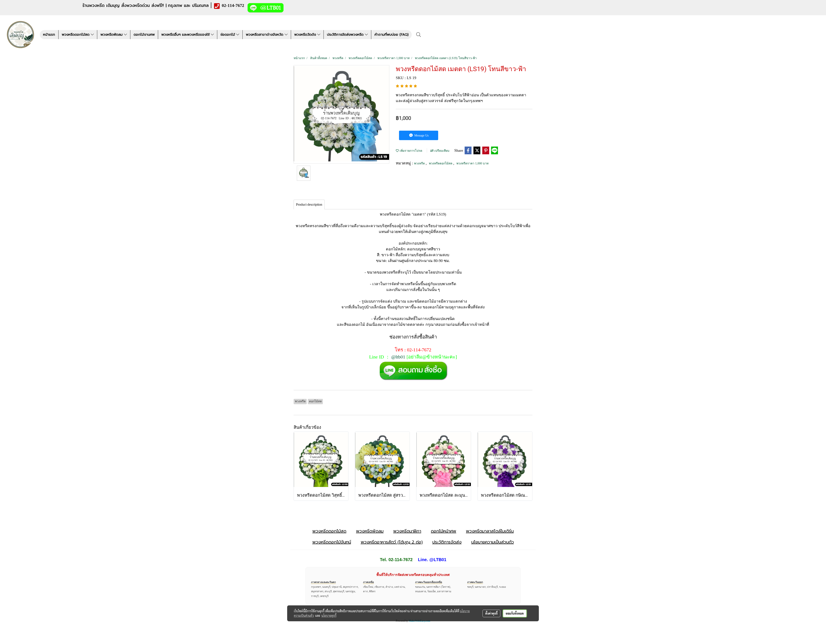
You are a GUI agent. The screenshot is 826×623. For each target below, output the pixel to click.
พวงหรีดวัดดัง (305, 34)
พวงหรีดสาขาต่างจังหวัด (265, 34)
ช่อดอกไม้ (228, 34)
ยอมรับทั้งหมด (515, 613)
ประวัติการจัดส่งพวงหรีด (346, 34)
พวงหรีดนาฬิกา (407, 531)
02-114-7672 (233, 5)
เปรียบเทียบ (441, 150)
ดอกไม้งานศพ (144, 34)
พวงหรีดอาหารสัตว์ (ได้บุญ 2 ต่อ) (392, 542)
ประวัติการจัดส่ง (447, 542)
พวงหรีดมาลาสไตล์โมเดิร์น (490, 531)
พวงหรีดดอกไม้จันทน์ (331, 542)
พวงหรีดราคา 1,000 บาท (472, 163)
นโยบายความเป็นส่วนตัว (492, 542)
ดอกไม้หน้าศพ (443, 531)
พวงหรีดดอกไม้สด (76, 34)
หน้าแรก (49, 34)
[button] (418, 35)
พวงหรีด (420, 163)
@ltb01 (398, 357)
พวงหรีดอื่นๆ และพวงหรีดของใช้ (186, 34)
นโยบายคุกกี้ (328, 615)
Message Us (420, 135)
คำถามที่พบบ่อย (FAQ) (391, 34)
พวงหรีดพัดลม (112, 34)
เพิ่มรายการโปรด (410, 150)
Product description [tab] (309, 204)
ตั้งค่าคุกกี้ (491, 613)
